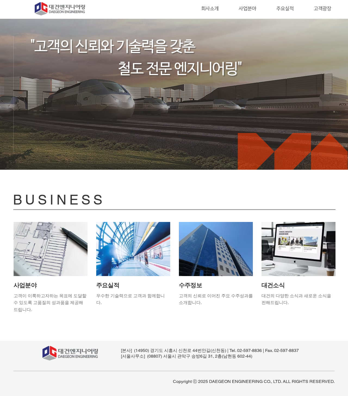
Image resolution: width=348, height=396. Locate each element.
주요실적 (107, 285)
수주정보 (190, 285)
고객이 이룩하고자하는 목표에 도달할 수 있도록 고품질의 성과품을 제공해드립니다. (50, 302)
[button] (209, 8)
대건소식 (273, 285)
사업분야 (25, 285)
